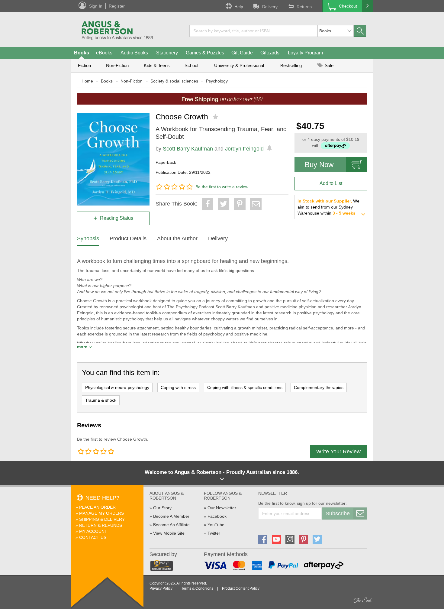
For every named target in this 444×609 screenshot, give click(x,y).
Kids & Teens (157, 65)
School (191, 65)
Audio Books (134, 52)
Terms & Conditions (197, 588)
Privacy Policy (161, 588)
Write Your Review (338, 452)
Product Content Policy (240, 588)
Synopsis (88, 238)
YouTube (216, 524)
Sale (328, 65)
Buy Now (319, 164)
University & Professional (239, 65)
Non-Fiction (117, 65)
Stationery (167, 52)
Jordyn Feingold (244, 149)
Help (238, 6)
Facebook (217, 516)
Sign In (95, 6)
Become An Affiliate (171, 524)
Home (87, 81)
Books (81, 52)
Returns (304, 6)
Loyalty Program (305, 52)
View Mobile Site (169, 533)
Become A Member (171, 516)
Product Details (128, 238)
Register (117, 6)
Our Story (162, 507)
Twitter (214, 533)
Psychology (217, 81)
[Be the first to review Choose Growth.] (216, 117)
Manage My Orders (101, 513)
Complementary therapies (318, 387)
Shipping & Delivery (102, 519)
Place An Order (97, 507)
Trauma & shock (100, 400)
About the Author (177, 238)
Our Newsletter (222, 507)
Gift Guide (242, 52)
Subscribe (338, 513)
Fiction (84, 65)
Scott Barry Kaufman (188, 149)
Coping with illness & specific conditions (244, 387)
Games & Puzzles (205, 52)
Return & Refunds (100, 525)
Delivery (270, 6)
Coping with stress (178, 387)
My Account (93, 531)
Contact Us (92, 537)
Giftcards (269, 52)
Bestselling (291, 65)
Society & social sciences (174, 81)
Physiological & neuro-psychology (117, 387)
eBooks (104, 52)
